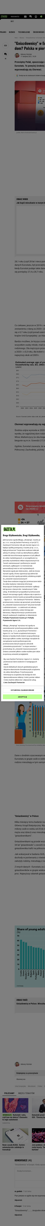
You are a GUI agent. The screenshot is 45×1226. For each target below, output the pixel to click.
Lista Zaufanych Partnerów (14, 682)
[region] (22, 613)
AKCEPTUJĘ (22, 697)
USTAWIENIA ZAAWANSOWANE (22, 690)
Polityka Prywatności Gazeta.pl (15, 618)
